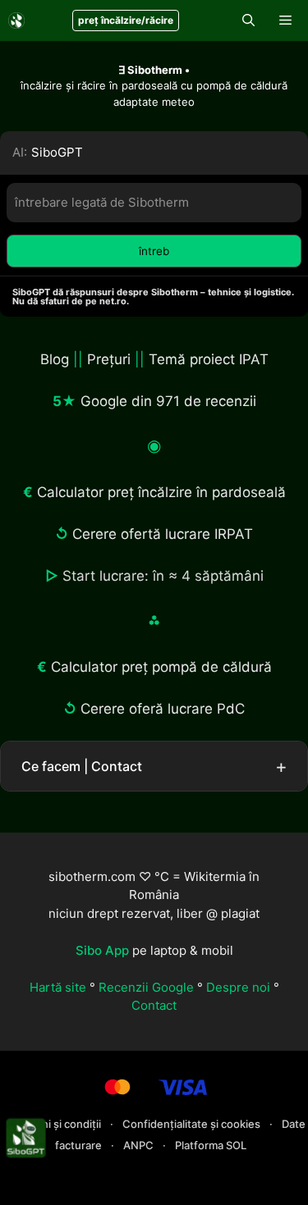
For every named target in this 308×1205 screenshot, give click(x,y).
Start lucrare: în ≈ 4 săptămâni (163, 576)
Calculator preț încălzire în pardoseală (161, 492)
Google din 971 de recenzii (168, 401)
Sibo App (102, 950)
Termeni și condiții (56, 1123)
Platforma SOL (210, 1145)
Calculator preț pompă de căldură (161, 667)
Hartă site (58, 987)
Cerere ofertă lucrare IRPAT (162, 534)
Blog (54, 359)
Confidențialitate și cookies (192, 1123)
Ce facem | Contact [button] (81, 766)
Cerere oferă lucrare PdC (162, 709)
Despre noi (238, 987)
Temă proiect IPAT (209, 359)
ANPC (139, 1145)
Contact (154, 1005)
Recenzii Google (146, 987)
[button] (248, 20)
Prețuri (109, 359)
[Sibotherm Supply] (16, 20)
